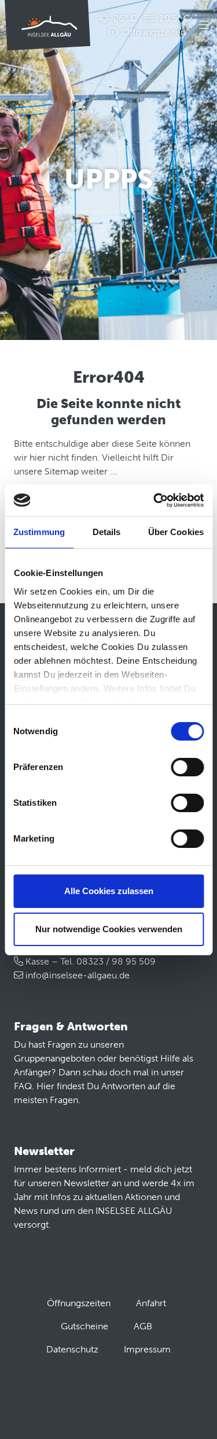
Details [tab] (107, 532)
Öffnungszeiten (79, 1303)
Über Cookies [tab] (176, 532)
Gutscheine (84, 1326)
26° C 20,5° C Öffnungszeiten (150, 25)
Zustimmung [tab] (39, 532)
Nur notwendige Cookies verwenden (108, 929)
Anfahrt (151, 1303)
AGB (143, 1326)
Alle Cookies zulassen (108, 891)
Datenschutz (72, 1349)
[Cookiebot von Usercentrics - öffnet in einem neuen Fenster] (154, 500)
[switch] (187, 767)
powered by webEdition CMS (178, 1434)
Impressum (147, 1349)
